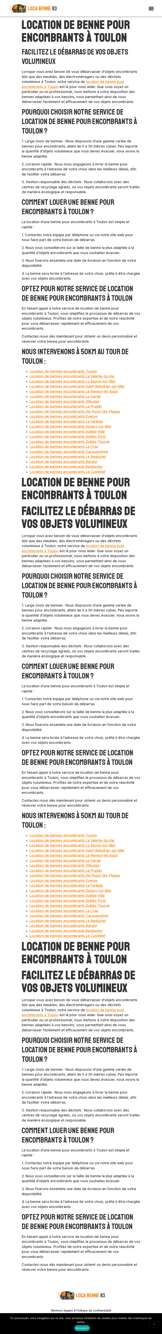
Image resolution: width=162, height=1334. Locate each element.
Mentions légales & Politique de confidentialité (81, 1310)
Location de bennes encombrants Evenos (64, 416)
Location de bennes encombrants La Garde (65, 396)
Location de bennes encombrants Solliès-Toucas (70, 442)
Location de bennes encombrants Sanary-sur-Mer (71, 427)
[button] (151, 8)
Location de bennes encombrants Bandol (63, 462)
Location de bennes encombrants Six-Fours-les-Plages (75, 412)
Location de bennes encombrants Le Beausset (68, 457)
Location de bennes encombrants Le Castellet (67, 472)
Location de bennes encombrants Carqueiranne (69, 452)
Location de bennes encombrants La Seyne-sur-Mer (73, 381)
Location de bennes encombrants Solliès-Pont (67, 437)
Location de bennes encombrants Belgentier (66, 467)
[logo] (32, 8)
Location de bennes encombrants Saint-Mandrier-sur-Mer (77, 386)
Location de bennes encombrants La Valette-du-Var (72, 376)
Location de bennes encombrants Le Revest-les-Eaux (74, 391)
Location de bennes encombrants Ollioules (65, 402)
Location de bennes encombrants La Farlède (66, 422)
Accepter (82, 1328)
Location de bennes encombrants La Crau (64, 447)
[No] (154, 1325)
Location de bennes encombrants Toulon (63, 371)
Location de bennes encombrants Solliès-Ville (67, 432)
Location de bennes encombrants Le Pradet (66, 406)
